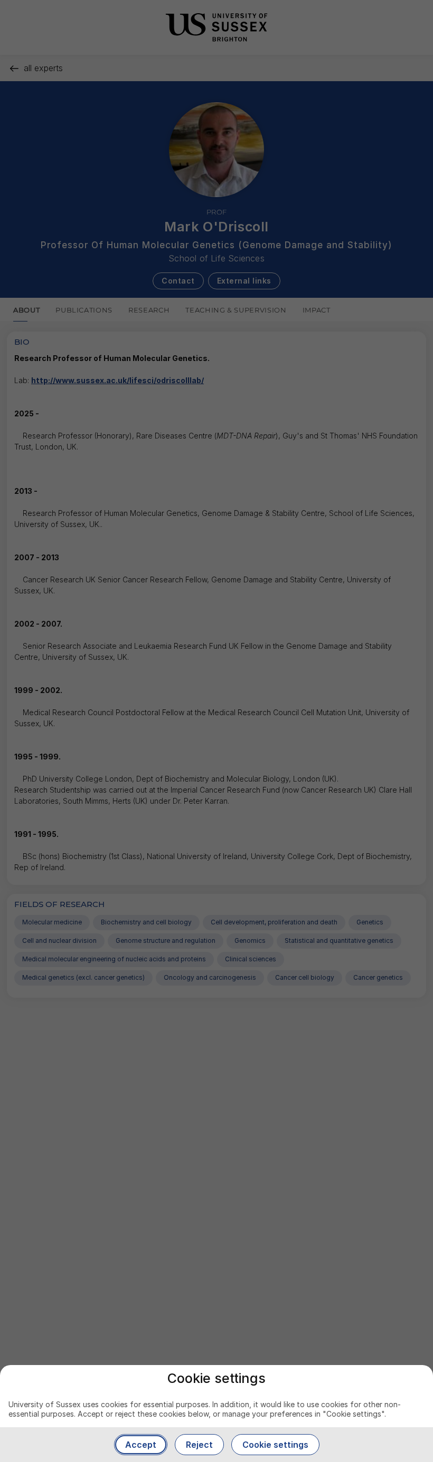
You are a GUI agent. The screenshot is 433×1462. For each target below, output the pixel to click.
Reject (199, 1444)
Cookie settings (275, 1444)
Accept (140, 1444)
